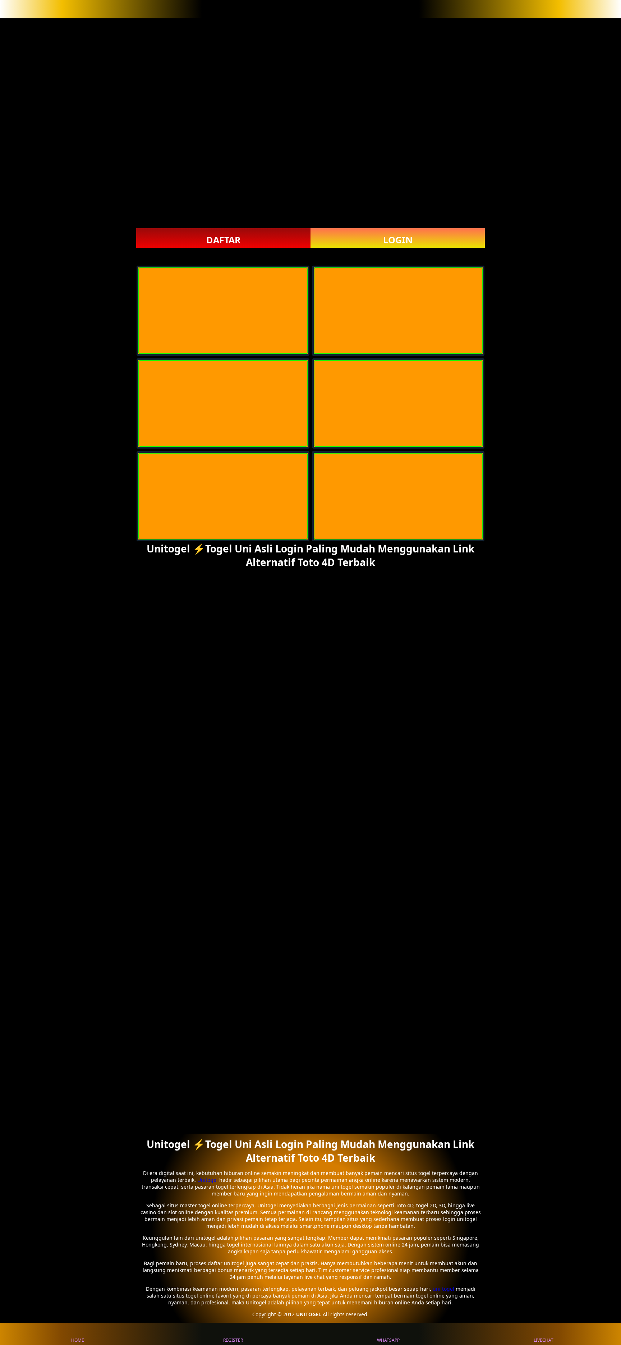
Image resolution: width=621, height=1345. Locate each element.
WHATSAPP (388, 1340)
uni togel (443, 1288)
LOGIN (398, 240)
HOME (77, 1340)
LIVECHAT (543, 1340)
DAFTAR (223, 240)
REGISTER (233, 1340)
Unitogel (208, 1179)
